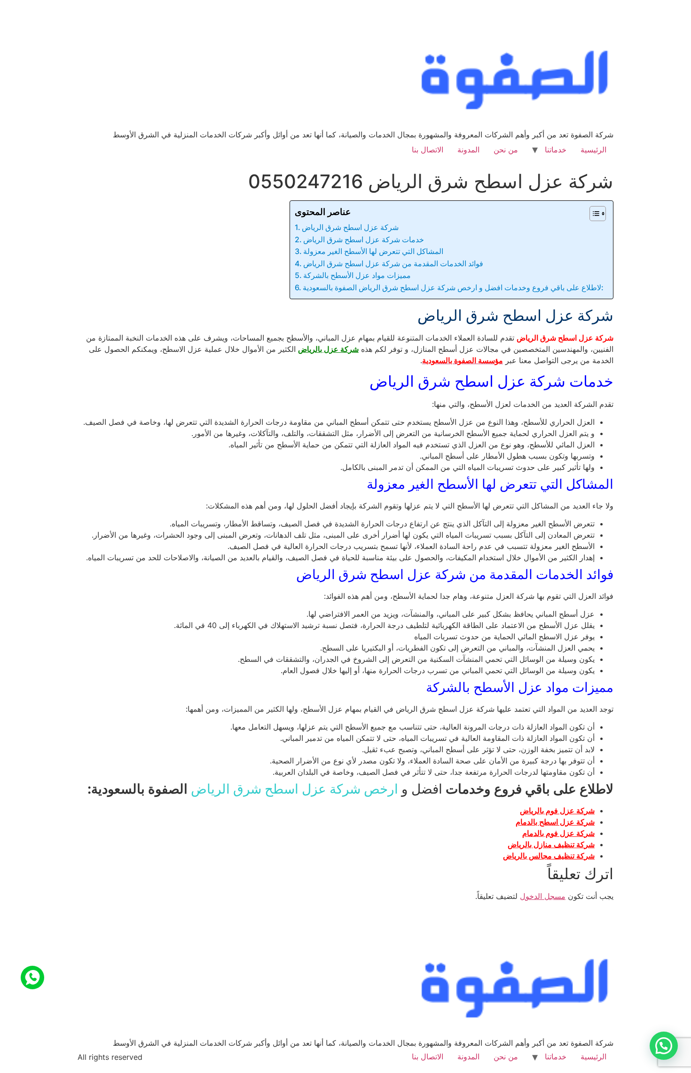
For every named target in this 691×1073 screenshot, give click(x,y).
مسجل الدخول (542, 896)
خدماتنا (555, 149)
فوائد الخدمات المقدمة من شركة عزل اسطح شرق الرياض (393, 263)
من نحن (506, 149)
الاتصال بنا (427, 149)
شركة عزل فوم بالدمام (558, 833)
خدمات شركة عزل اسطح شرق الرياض (363, 239)
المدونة (468, 149)
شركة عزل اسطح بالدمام (555, 822)
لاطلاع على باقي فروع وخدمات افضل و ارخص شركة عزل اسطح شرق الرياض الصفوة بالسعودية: (453, 287)
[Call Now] (32, 977)
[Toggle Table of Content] (593, 214)
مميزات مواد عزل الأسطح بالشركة (357, 275)
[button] (664, 1046)
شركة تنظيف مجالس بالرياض (549, 855)
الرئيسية (593, 149)
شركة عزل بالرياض (328, 349)
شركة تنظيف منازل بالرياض (551, 844)
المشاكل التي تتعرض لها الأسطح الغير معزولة (373, 251)
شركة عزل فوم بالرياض (557, 810)
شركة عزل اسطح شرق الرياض (350, 227)
